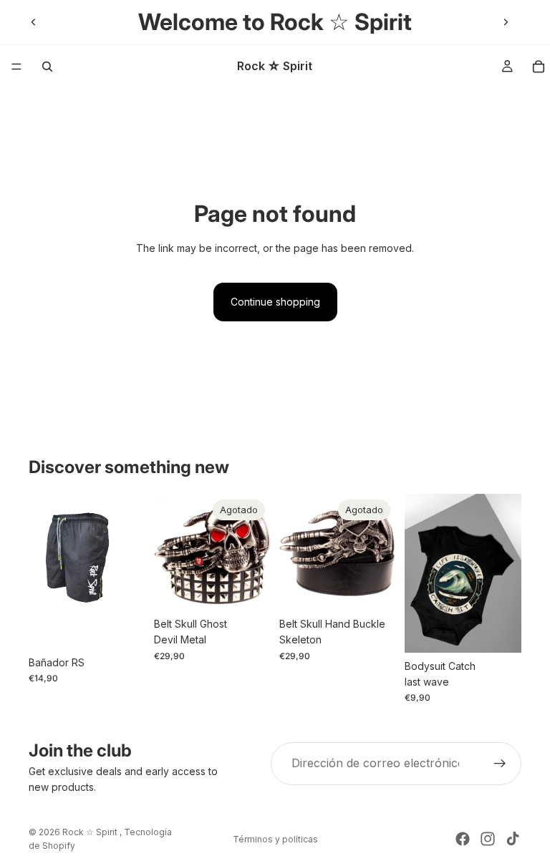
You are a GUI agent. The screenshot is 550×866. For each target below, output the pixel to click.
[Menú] (16, 66)
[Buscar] (47, 66)
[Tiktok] (512, 838)
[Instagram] (487, 838)
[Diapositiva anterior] (33, 22)
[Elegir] (123, 627)
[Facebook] (462, 838)
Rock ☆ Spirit (91, 832)
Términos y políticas (275, 839)
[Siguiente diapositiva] (505, 22)
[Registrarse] (500, 764)
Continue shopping (275, 302)
